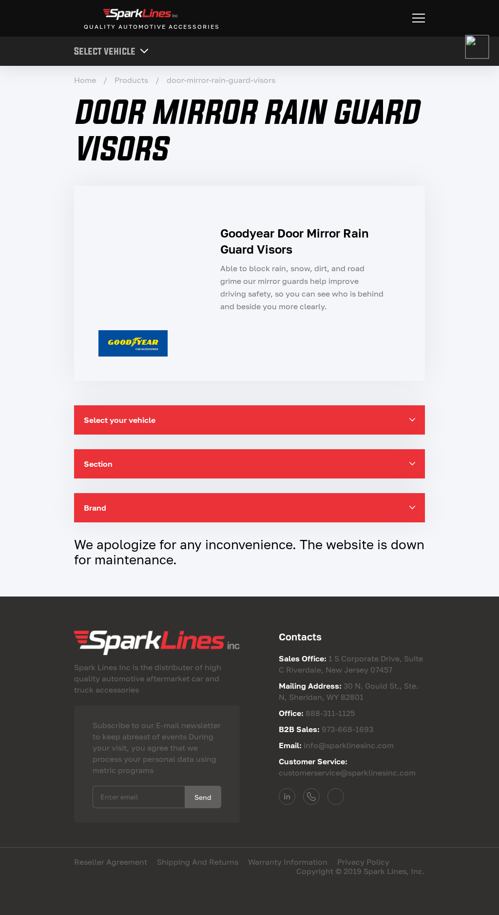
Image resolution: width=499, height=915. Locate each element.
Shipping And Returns (197, 862)
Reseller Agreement (110, 862)
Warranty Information (287, 862)
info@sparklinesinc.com (335, 796)
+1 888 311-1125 (311, 796)
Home (85, 80)
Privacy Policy (363, 862)
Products (131, 80)
